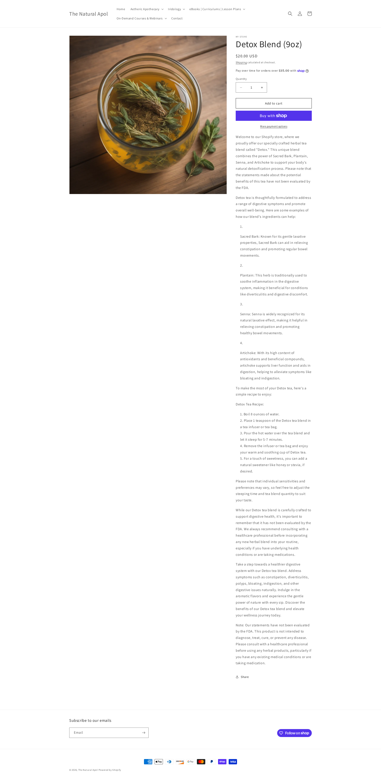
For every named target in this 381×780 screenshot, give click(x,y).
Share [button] (245, 677)
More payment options (273, 126)
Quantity (241, 79)
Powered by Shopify (110, 769)
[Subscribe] (143, 733)
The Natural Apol (88, 769)
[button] (146, 9)
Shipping (241, 62)
